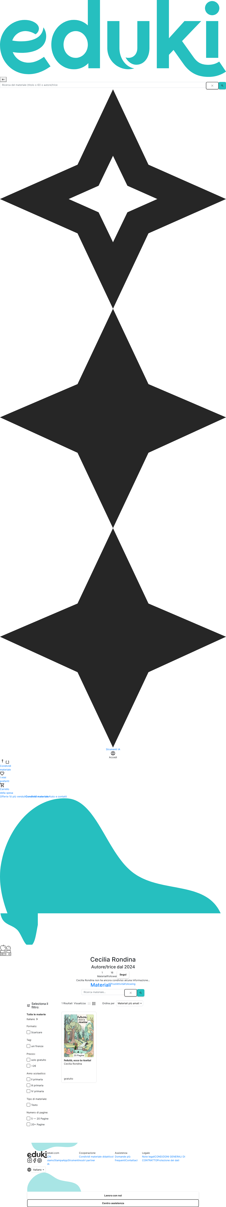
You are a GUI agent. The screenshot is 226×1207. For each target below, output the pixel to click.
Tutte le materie (36, 1014)
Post (113, 983)
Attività (120, 983)
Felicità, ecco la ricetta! (77, 1060)
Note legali (148, 1156)
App (65, 1160)
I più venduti (18, 796)
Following (129, 983)
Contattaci (131, 1160)
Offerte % (5, 796)
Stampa (58, 1160)
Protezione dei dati (168, 1160)
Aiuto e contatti (58, 796)
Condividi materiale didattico (96, 1156)
